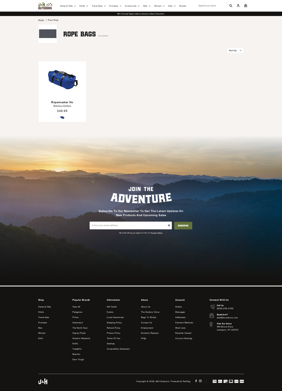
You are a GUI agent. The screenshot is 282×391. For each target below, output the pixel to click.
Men (145, 6)
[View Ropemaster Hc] (62, 79)
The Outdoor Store (150, 312)
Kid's (40, 338)
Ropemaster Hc (62, 102)
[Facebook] (196, 381)
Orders (178, 307)
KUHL (75, 343)
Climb (82, 6)
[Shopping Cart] (245, 5)
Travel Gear (97, 6)
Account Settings (183, 338)
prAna (75, 317)
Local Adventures (115, 317)
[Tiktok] (206, 381)
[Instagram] (200, 381)
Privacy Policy (157, 233)
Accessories (131, 6)
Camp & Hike (66, 6)
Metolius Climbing (62, 106)
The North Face (79, 328)
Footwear (114, 6)
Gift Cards (112, 307)
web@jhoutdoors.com (227, 317)
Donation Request (150, 333)
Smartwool (77, 322)
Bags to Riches (148, 317)
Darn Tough (78, 359)
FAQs (143, 338)
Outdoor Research (81, 338)
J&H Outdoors (162, 381)
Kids (170, 6)
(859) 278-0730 (225, 308)
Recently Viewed (183, 333)
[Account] (238, 5)
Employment (147, 328)
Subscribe (183, 225)
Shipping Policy (114, 322)
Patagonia (77, 312)
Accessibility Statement (118, 349)
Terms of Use (113, 338)
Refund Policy (113, 328)
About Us (145, 307)
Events (110, 312)
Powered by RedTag (180, 381)
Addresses (180, 317)
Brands (182, 6)
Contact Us (146, 322)
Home (41, 20)
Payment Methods (184, 322)
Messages (180, 312)
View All (76, 307)
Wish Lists (180, 328)
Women (158, 6)
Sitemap (111, 343)
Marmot (76, 354)
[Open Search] (231, 6)
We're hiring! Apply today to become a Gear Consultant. (141, 14)
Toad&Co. (77, 349)
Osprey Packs (79, 333)
